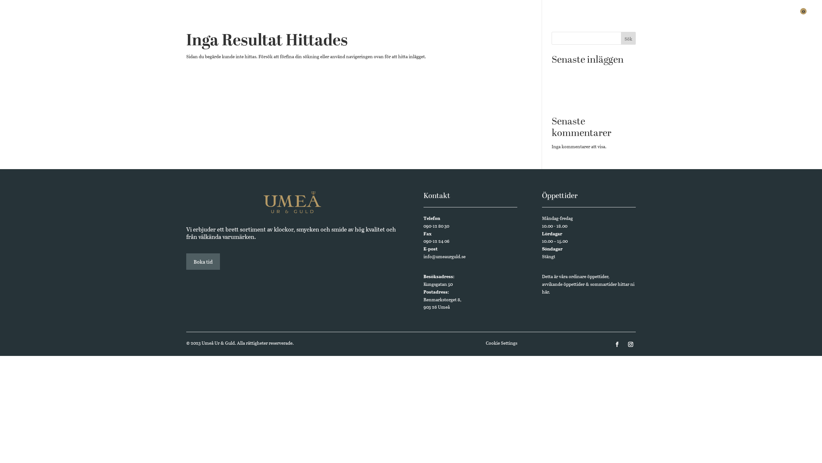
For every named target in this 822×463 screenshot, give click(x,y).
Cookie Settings (501, 343)
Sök (628, 38)
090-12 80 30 (436, 225)
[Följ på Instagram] (630, 344)
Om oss (750, 17)
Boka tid (203, 261)
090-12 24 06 (437, 241)
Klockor (626, 17)
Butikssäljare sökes (571, 72)
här (545, 291)
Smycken (655, 17)
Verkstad (686, 17)
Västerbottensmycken (574, 92)
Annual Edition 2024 (573, 102)
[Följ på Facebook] (617, 344)
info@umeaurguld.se (445, 256)
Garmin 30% (564, 82)
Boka (711, 17)
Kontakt (777, 17)
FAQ (729, 17)
